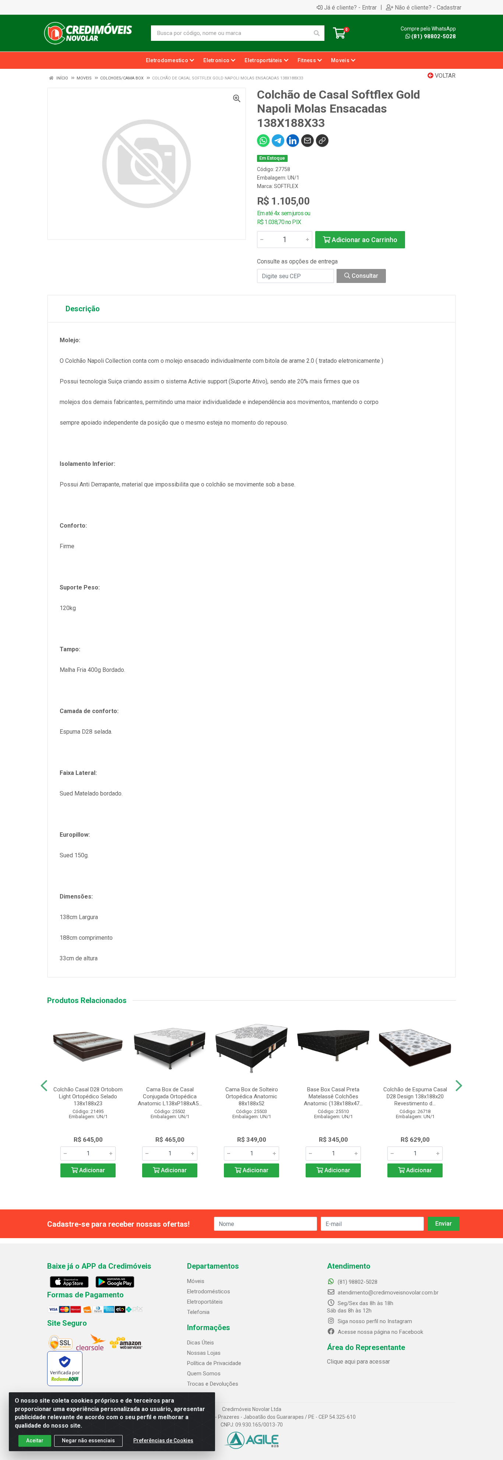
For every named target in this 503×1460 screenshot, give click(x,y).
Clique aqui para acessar (358, 1361)
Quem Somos (204, 1373)
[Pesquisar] (316, 33)
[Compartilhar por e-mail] (307, 140)
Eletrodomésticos (208, 1291)
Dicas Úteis (200, 1342)
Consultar (364, 275)
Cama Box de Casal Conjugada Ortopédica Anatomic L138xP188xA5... (170, 1096)
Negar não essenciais (88, 1440)
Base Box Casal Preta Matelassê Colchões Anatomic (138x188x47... (333, 1096)
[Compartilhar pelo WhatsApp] (263, 140)
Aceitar (34, 1440)
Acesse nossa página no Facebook (379, 1332)
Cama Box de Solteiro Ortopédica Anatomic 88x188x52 (251, 1096)
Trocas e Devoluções (212, 1384)
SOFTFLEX (286, 186)
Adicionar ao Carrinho (363, 240)
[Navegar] (44, 1086)
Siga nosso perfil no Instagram (374, 1321)
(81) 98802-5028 (433, 36)
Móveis (195, 1281)
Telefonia (198, 1312)
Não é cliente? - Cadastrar (428, 7)
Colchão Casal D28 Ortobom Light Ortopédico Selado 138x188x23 (88, 1096)
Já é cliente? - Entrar (350, 7)
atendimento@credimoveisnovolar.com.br (388, 1292)
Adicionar (91, 1170)
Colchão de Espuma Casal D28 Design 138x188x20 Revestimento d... (415, 1096)
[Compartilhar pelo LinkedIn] (292, 140)
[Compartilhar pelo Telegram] (278, 140)
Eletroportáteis (205, 1301)
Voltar (444, 75)
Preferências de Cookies (163, 1440)
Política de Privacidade (214, 1363)
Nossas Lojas (204, 1353)
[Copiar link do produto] (322, 140)
